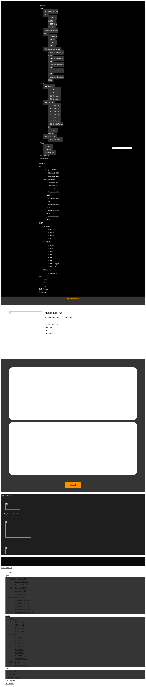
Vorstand (48, 146)
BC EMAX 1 (54, 105)
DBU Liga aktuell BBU (50, 13)
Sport (41, 8)
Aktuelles (43, 5)
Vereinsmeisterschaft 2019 (56, 78)
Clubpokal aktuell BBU (50, 31)
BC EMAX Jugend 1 (55, 125)
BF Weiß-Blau (50, 136)
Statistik (48, 149)
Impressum (8, 557)
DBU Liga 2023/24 (52, 19)
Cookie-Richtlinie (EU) (11, 563)
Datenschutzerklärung (11, 561)
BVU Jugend (44, 155)
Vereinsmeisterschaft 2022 (56, 72)
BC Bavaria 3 (54, 96)
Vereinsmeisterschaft (52, 49)
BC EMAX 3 (54, 112)
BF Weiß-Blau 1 (55, 140)
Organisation (49, 152)
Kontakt (7, 558)
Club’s (41, 223)
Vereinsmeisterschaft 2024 (56, 60)
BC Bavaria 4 (54, 99)
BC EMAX (49, 102)
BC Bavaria (49, 86)
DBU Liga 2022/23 (52, 25)
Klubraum (8, 560)
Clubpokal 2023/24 (52, 38)
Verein (42, 143)
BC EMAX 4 (54, 115)
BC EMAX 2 (54, 108)
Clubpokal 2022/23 (52, 44)
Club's (42, 83)
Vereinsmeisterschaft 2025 (56, 53)
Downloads (44, 159)
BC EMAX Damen (53, 131)
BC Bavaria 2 (54, 93)
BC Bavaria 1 (54, 90)
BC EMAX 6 (54, 121)
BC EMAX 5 (54, 118)
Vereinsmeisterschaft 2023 (56, 66)
